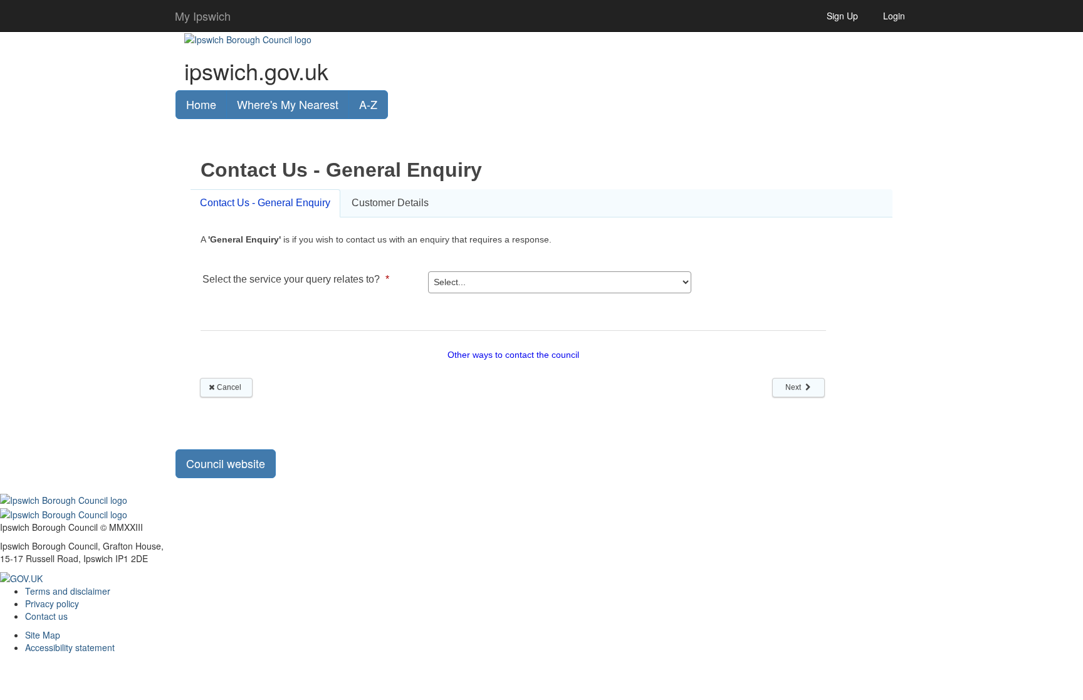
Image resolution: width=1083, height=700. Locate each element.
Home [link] (201, 104)
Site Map (42, 635)
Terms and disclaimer (67, 591)
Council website (225, 463)
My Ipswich (203, 16)
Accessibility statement (70, 647)
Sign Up (842, 15)
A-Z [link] (368, 104)
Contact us (46, 616)
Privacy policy (52, 603)
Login (894, 15)
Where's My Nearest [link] (287, 104)
